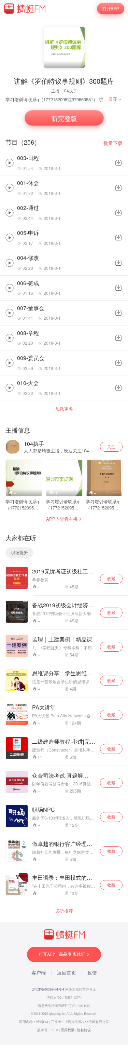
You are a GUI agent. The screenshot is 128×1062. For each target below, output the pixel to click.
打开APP (110, 8)
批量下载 (113, 143)
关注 (111, 446)
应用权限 (67, 1030)
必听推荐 (64, 911)
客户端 (38, 972)
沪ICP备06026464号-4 (48, 989)
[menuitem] (115, 99)
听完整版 (64, 118)
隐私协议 (84, 1030)
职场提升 (19, 552)
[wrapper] (64, 531)
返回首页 (66, 972)
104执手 (69, 90)
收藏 (111, 578)
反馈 (92, 972)
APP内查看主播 (61, 519)
